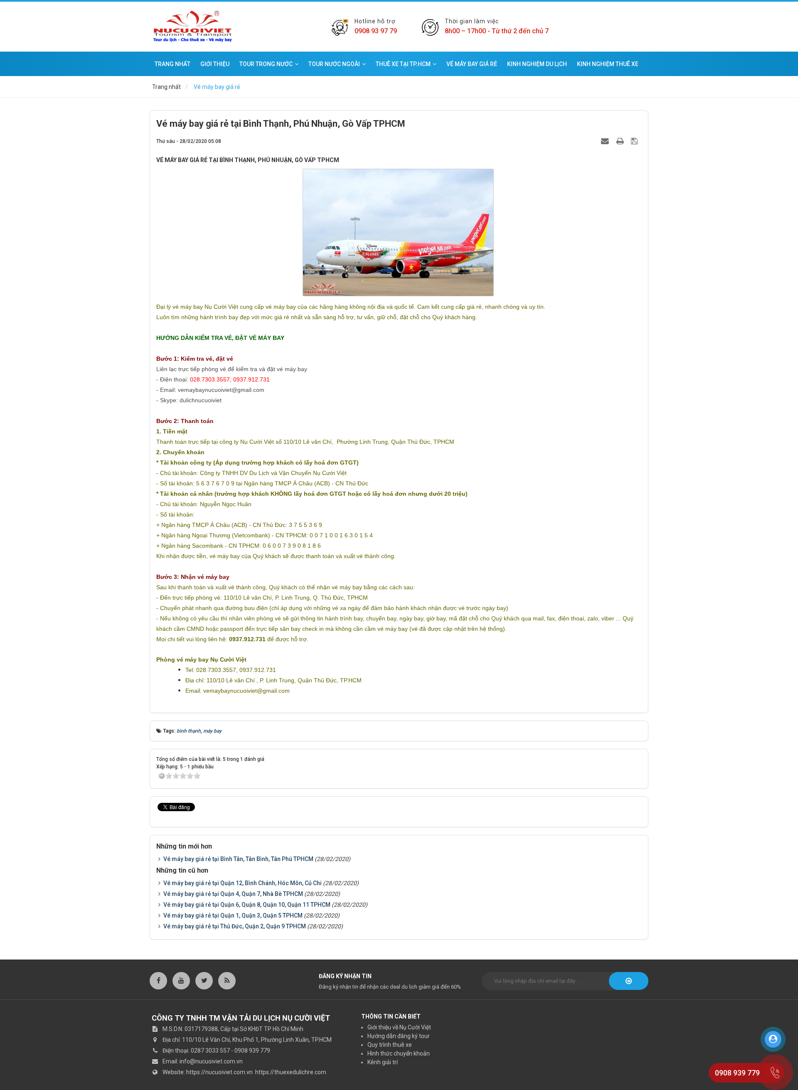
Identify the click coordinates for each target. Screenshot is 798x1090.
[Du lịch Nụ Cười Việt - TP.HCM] (192, 26)
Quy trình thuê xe (389, 1044)
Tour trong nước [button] (266, 64)
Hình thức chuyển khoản (398, 1053)
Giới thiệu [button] (214, 64)
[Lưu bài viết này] (635, 141)
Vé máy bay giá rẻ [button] (471, 64)
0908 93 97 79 (376, 31)
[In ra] (621, 141)
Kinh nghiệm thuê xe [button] (607, 64)
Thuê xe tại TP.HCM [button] (403, 64)
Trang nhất (172, 64)
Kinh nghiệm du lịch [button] (537, 64)
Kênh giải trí (382, 1062)
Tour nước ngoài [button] (334, 64)
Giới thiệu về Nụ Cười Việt (399, 1027)
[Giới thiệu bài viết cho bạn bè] (606, 141)
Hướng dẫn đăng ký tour (398, 1036)
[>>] (628, 981)
